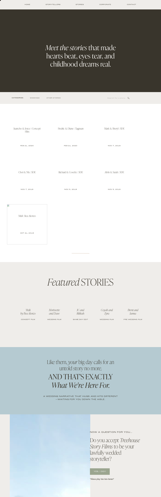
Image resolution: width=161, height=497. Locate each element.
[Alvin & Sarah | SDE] (114, 181)
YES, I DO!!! (100, 471)
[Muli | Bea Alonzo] (27, 224)
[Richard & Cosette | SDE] (71, 181)
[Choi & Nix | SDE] (27, 181)
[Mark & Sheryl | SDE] (114, 137)
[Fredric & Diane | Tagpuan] (71, 137)
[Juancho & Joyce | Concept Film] (27, 137)
